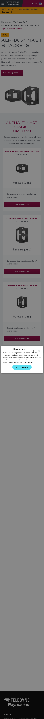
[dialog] (22, 359)
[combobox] (33, 351)
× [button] (39, 351)
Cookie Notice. (28, 362)
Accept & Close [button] (22, 367)
